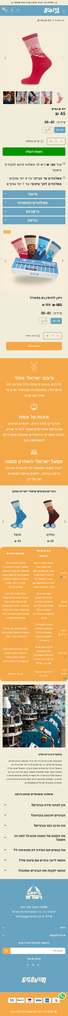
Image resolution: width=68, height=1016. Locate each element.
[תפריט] (64, 10)
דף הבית (59, 20)
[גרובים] (46, 10)
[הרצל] (17, 513)
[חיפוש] (18, 10)
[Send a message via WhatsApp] (62, 996)
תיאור (33, 194)
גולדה (50, 534)
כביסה (33, 220)
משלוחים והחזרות (33, 203)
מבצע (7, 232)
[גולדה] (50, 513)
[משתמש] (12, 10)
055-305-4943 (29, 907)
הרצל (17, 534)
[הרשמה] (6, 951)
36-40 (59, 130)
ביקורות (32, 211)
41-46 (47, 130)
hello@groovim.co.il (30, 916)
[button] (6, 10)
